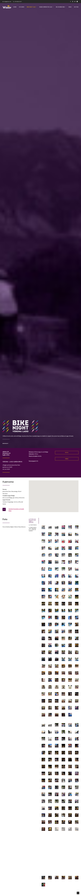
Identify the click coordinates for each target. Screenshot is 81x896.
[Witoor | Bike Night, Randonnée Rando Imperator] (7, 6)
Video (70, 7)
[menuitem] (71, 1)
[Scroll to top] (78, 893)
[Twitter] (75, 1)
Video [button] (67, 458)
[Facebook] (71, 1)
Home (14, 7)
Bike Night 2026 (31, 7)
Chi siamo (21, 7)
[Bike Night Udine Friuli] (20, 426)
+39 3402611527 (18, 1)
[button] (4, 509)
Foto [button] (66, 452)
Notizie (76, 7)
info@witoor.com (7, 1)
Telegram (77, 1)
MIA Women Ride (60, 7)
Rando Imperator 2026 (45, 7)
